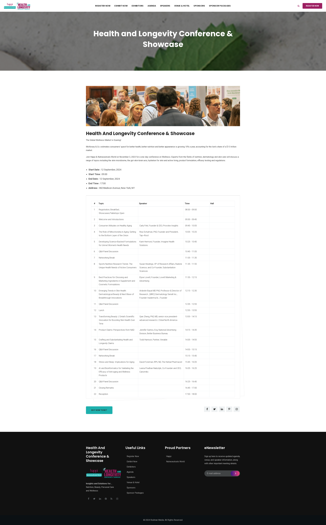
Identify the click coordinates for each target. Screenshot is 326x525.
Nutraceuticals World (175, 461)
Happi (168, 456)
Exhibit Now (121, 5)
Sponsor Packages (220, 5)
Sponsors (199, 5)
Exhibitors (138, 5)
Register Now (102, 5)
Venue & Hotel (181, 5)
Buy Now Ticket (99, 410)
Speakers (165, 5)
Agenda (152, 5)
